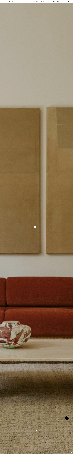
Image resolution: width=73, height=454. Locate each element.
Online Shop (35, 1)
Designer (43, 1)
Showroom (50, 1)
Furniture (24, 1)
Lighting (29, 1)
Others (58, 1)
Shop (46, 1)
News (39, 1)
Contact (54, 1)
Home (21, 1)
